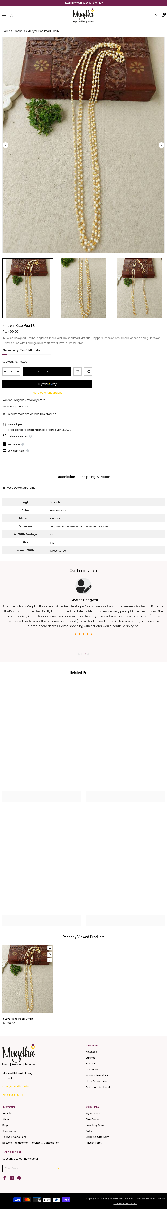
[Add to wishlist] (77, 371)
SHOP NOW (98, 3)
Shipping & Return (96, 477)
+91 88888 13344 (12, 1095)
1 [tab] (78, 654)
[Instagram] (12, 1178)
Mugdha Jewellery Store (29, 400)
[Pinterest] (19, 1178)
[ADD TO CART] (49, 960)
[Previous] (5, 145)
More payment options (47, 393)
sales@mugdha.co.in (15, 1086)
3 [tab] (85, 654)
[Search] (11, 15)
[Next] (161, 145)
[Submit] (57, 1168)
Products (19, 31)
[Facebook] (4, 1178)
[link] (41, 793)
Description (66, 477)
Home (6, 31)
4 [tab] (88, 654)
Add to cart (47, 371)
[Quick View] (49, 954)
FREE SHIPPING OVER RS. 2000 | (83, 3)
